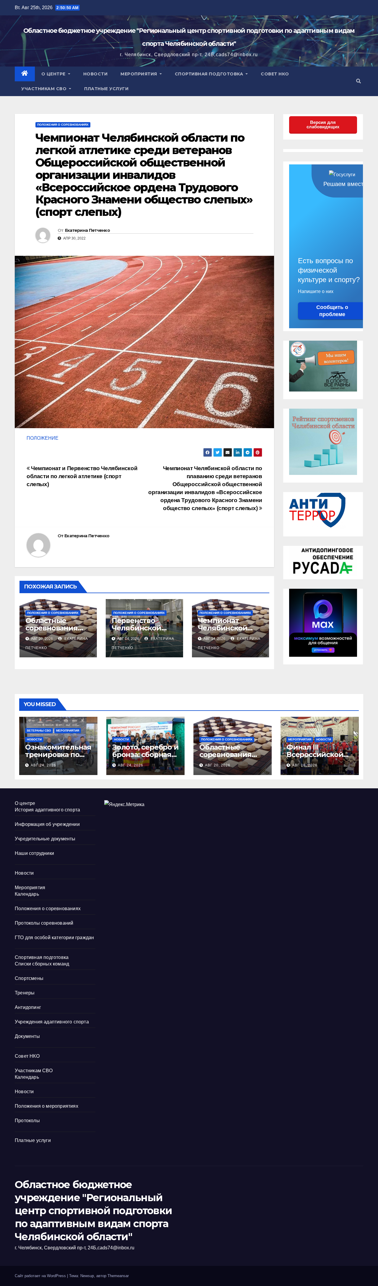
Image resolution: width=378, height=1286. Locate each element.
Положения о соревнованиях (63, 124)
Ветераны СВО (39, 730)
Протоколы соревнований (44, 923)
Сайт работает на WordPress (41, 1276)
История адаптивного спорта (47, 809)
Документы (27, 1036)
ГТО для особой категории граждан (54, 937)
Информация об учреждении (47, 824)
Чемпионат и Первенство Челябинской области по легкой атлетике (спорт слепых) (82, 476)
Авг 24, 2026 (43, 765)
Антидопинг (28, 1007)
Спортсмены (29, 978)
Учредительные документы (45, 838)
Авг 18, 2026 (304, 765)
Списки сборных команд (42, 963)
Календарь (27, 894)
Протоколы (27, 1120)
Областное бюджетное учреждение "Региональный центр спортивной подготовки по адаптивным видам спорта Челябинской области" (93, 1210)
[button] (358, 81)
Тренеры (25, 992)
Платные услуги (106, 88)
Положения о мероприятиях (46, 1106)
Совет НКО (275, 74)
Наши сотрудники (34, 853)
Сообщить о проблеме (332, 310)
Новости (95, 74)
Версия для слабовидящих (323, 124)
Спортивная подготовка (210, 74)
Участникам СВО (44, 88)
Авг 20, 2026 (217, 765)
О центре (54, 74)
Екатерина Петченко (87, 230)
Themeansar (118, 1276)
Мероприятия (139, 74)
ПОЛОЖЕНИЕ (42, 438)
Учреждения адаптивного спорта (52, 1021)
